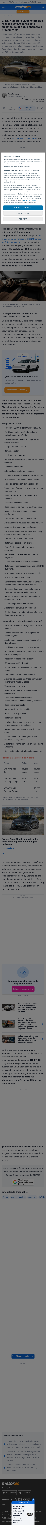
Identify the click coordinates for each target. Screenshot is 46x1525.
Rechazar (23, 219)
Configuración (23, 213)
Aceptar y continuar (23, 207)
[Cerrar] (33, 1499)
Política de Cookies (29, 200)
